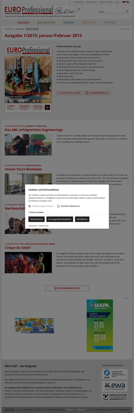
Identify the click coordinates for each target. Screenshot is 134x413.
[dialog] (67, 206)
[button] (58, 206)
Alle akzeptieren (36, 219)
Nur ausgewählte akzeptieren (59, 219)
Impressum (32, 226)
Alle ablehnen (82, 219)
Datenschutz (44, 226)
